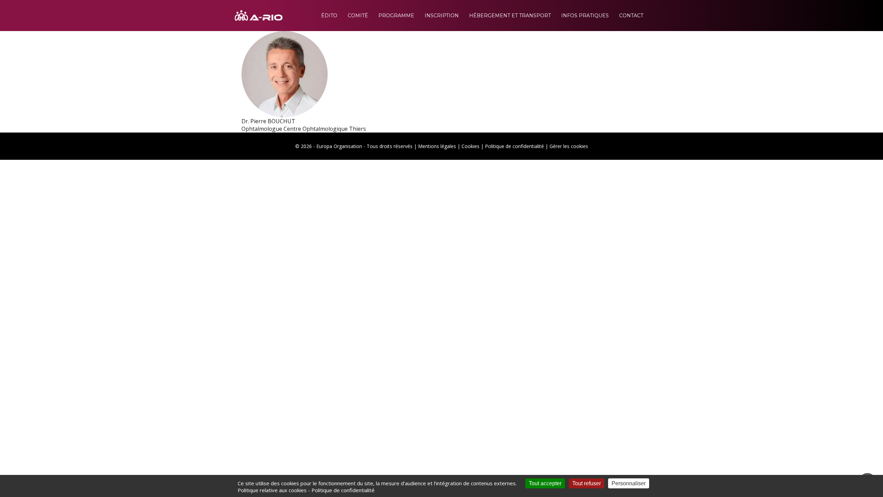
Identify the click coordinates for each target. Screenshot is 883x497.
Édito (329, 15)
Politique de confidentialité (514, 146)
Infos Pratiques (585, 15)
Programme (396, 15)
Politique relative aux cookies (272, 490)
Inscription (442, 15)
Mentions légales (437, 146)
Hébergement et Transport (510, 15)
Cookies (470, 146)
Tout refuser (586, 483)
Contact (631, 15)
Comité (358, 15)
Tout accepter (545, 483)
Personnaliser (629, 483)
